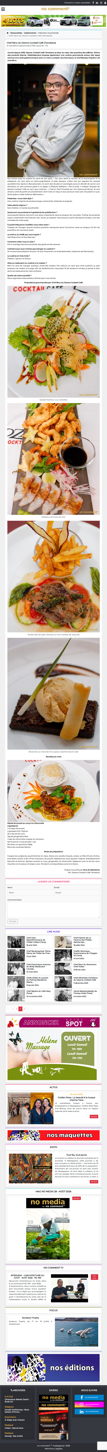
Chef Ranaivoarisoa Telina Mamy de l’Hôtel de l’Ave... (38, 952)
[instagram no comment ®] (101, 3)
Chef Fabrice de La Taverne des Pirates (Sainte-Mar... (83, 940)
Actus (53, 1087)
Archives (19, 1390)
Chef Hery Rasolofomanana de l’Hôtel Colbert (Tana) (36, 940)
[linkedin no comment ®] (97, 3)
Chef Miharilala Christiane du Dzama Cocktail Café (86, 979)
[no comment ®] (105, 3)
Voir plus (94, 1116)
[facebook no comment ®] (93, 3)
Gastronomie (30, 33)
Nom (10, 887)
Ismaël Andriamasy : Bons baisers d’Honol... (17, 1410)
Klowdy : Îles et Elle (14, 1436)
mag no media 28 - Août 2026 (53, 1191)
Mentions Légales (53, 1448)
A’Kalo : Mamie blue (14, 1428)
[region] (76, 1107)
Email (56, 887)
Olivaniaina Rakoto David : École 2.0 (17, 1400)
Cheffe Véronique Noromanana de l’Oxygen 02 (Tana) (85, 953)
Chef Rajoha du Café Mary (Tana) (38, 992)
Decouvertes (16, 33)
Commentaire (15, 900)
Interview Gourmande (48, 33)
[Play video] (69, 1288)
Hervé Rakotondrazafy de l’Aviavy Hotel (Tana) (85, 992)
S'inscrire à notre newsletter (77, 3)
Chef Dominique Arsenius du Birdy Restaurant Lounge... (38, 966)
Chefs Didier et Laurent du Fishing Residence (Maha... (37, 980)
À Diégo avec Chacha (15, 1420)
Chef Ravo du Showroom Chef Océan (85, 965)
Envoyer (12, 921)
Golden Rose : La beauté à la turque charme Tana (76, 1098)
